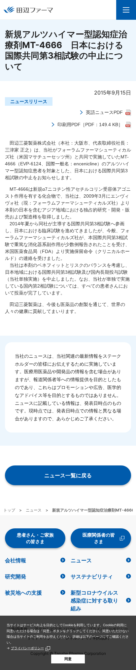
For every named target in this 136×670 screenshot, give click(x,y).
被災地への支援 (23, 592)
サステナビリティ (92, 576)
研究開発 (15, 576)
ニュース (34, 510)
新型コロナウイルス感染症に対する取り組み (94, 600)
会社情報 (15, 560)
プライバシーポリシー (27, 648)
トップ (9, 510)
